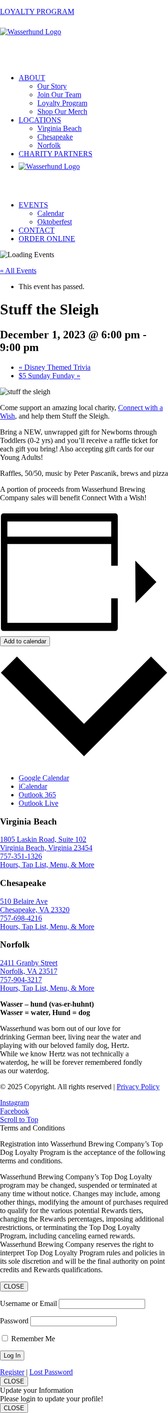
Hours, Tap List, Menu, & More (47, 865)
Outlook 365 (37, 795)
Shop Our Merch (62, 111)
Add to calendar (25, 641)
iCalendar (33, 786)
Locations (40, 120)
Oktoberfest (54, 222)
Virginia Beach (59, 128)
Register (12, 1372)
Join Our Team (59, 95)
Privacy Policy (138, 1087)
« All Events (18, 271)
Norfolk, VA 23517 (28, 971)
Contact (37, 230)
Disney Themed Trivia (55, 367)
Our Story (52, 86)
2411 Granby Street (28, 963)
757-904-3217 (21, 980)
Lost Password (51, 1372)
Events (33, 205)
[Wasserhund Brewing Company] (84, 45)
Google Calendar (44, 778)
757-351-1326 (21, 856)
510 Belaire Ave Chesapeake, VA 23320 (35, 905)
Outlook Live (38, 803)
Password (14, 1321)
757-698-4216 (21, 918)
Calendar (50, 213)
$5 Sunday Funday (49, 376)
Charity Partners (55, 154)
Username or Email (28, 1303)
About (32, 78)
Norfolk (49, 145)
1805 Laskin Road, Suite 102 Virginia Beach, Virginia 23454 (46, 843)
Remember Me (33, 1339)
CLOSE (14, 1286)
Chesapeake (55, 137)
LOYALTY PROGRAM (37, 11)
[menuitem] (93, 95)
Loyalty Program (62, 103)
